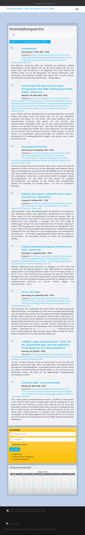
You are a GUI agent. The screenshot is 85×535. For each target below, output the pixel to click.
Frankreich (30, 394)
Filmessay (68, 357)
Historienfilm (16, 106)
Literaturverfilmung (30, 106)
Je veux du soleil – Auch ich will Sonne (41, 382)
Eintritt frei (35, 55)
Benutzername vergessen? (23, 457)
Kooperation (37, 101)
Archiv (56, 55)
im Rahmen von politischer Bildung (52, 160)
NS (24, 111)
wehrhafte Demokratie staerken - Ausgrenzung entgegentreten (46, 103)
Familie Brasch (29, 48)
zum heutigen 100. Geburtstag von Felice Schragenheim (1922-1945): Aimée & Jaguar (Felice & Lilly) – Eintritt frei (47, 88)
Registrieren (18, 454)
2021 (68, 160)
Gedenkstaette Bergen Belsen (50, 106)
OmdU (57, 357)
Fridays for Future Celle (38, 206)
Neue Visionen (51, 303)
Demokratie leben (56, 101)
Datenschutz (40, 4)
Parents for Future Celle (20, 163)
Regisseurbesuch (38, 258)
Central (42, 108)
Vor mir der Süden (31, 292)
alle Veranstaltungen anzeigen (51, 394)
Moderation (41, 57)
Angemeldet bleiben (20, 444)
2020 (37, 394)
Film (66, 389)
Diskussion (31, 57)
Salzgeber (49, 60)
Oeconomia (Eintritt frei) (34, 146)
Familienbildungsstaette (28, 160)
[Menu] (77, 9)
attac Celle (31, 391)
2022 (28, 62)
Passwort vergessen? (21, 459)
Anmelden (15, 449)
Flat (27, 206)
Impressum (51, 4)
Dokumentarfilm (46, 55)
